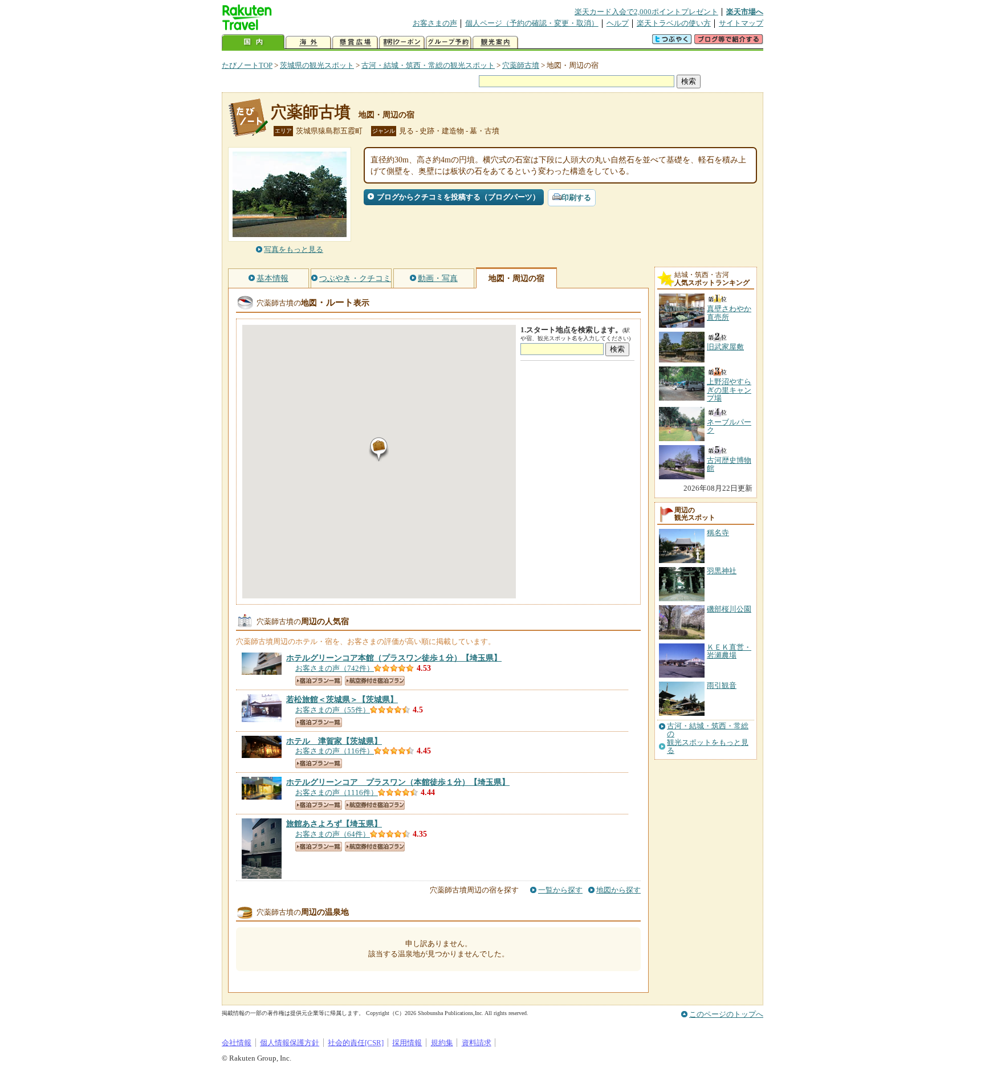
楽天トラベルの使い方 (674, 23)
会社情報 (236, 1042)
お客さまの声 (435, 23)
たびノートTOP (247, 65)
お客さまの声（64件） (332, 834)
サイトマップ (741, 23)
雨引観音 (721, 685)
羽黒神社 (721, 570)
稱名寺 (718, 532)
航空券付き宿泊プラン (375, 681)
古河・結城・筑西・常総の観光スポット (428, 65)
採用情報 (407, 1042)
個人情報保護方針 (289, 1042)
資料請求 (476, 1042)
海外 (308, 42)
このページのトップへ (726, 1014)
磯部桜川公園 (729, 609)
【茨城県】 (342, 699)
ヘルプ (618, 23)
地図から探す (618, 890)
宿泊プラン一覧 (318, 681)
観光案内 (495, 42)
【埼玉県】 (394, 657)
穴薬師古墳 (520, 65)
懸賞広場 (355, 42)
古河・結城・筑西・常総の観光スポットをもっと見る (707, 738)
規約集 (442, 1042)
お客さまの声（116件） (334, 751)
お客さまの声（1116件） (336, 792)
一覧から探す (560, 890)
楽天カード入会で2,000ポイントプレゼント (646, 11)
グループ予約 (448, 42)
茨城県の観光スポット (317, 65)
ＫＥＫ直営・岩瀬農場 (729, 651)
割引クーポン (402, 42)
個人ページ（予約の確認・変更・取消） (532, 23)
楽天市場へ (744, 11)
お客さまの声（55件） (332, 710)
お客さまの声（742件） (334, 668)
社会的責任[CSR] (356, 1042)
